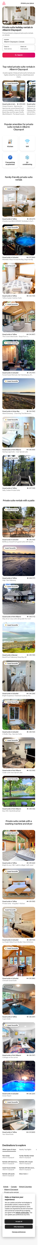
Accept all (19, 1221)
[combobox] (19, 42)
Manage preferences (19, 1232)
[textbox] (10, 49)
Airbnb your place (27, 3)
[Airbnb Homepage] (3, 3)
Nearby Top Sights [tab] (25, 1149)
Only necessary (19, 1227)
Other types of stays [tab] (9, 1149)
